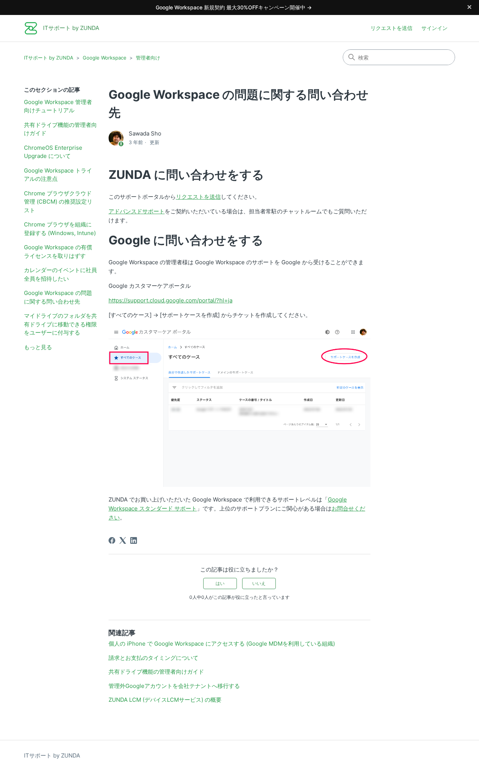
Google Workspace (104, 58)
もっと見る (38, 347)
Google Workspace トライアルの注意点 (58, 175)
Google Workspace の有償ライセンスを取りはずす (58, 251)
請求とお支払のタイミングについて (153, 657)
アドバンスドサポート (137, 211)
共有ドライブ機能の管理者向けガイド (60, 129)
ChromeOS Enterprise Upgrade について (53, 152)
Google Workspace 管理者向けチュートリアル (58, 106)
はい (220, 583)
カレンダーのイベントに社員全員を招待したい (60, 274)
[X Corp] (122, 540)
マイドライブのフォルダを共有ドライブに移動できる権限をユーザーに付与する (60, 324)
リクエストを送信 (391, 28)
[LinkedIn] (133, 540)
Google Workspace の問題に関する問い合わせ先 (58, 297)
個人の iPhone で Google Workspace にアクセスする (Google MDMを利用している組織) (222, 643)
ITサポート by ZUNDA (48, 58)
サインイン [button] (434, 28)
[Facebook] (112, 540)
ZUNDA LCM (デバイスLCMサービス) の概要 (165, 699)
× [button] (469, 6)
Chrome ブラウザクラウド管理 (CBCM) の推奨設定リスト (58, 202)
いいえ (259, 583)
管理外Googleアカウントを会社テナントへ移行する (174, 685)
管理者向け (148, 58)
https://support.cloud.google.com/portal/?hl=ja (170, 300)
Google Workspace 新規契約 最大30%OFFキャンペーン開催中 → (234, 7)
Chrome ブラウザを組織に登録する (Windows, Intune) (60, 229)
